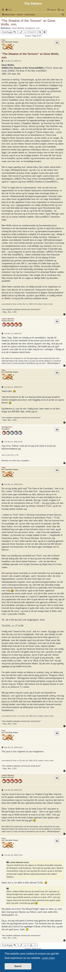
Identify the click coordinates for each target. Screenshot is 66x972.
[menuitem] (8, 10)
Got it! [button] (18, 966)
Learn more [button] (48, 958)
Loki (37, 28)
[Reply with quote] (57, 43)
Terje (3, 40)
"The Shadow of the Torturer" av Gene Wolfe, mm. (28, 22)
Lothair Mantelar (18, 28)
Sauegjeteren (30, 28)
